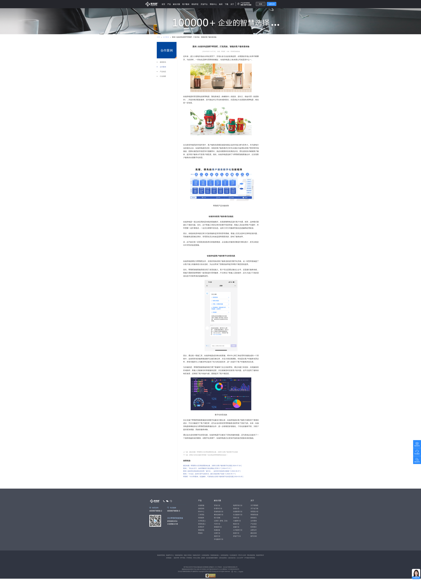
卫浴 (225, 521)
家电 (221, 521)
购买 (221, 4)
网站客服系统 (251, 555)
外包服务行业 (218, 539)
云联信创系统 (223, 558)
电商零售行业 (237, 505)
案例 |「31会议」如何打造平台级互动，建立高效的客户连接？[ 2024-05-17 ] (209, 474)
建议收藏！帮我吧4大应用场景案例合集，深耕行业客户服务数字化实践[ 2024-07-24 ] (212, 465)
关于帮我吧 (254, 505)
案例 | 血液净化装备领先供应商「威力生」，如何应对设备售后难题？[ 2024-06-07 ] (211, 471)
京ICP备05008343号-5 (213, 569)
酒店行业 (217, 536)
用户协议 (186, 567)
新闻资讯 (163, 62)
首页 (163, 4)
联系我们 (254, 527)
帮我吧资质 (254, 514)
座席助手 (201, 527)
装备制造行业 (218, 511)
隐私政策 (200, 567)
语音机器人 (202, 524)
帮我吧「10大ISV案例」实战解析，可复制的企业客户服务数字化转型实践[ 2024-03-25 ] (213, 476)
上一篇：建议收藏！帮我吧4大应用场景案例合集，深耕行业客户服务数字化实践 (210, 452)
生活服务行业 (237, 514)
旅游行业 (236, 533)
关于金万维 (254, 508)
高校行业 (236, 517)
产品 (169, 4)
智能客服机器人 (215, 555)
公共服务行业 (237, 530)
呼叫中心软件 (242, 555)
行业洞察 (163, 76)
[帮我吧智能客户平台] (152, 4)
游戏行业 (236, 508)
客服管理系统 (161, 555)
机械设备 (217, 530)
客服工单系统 (188, 555)
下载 (226, 4)
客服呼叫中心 (170, 555)
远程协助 (201, 508)
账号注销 (254, 536)
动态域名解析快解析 (212, 558)
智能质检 (201, 530)
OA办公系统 (196, 558)
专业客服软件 (233, 555)
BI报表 (200, 533)
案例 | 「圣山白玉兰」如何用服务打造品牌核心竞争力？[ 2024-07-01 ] (207, 468)
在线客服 (201, 505)
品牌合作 (254, 530)
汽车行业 (217, 524)
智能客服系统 (179, 555)
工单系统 (201, 514)
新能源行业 (218, 527)
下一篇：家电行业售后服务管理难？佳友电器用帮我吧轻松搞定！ (205, 455)
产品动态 (163, 71)
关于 (232, 4)
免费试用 (271, 4)
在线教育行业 (237, 511)
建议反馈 (254, 533)
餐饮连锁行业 (218, 514)
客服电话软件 (197, 555)
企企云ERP (240, 558)
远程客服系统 (224, 555)
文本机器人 (202, 521)
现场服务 (201, 517)
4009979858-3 (173, 510)
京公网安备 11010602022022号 (229, 569)
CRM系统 (189, 558)
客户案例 (185, 4)
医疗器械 (217, 517)
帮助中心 (213, 4)
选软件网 (176, 558)
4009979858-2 (155, 510)
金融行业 (236, 527)
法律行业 (217, 533)
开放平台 (204, 4)
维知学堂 (194, 4)
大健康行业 (237, 521)
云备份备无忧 (232, 558)
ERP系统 (182, 558)
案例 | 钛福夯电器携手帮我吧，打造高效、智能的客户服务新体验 (194, 37)
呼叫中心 (201, 511)
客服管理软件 (260, 555)
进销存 (203, 558)
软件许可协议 (193, 567)
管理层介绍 (254, 511)
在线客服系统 (205, 555)
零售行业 (217, 505)
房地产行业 (237, 536)
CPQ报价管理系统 (249, 558)
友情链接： (169, 558)
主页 (158, 37)
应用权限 (205, 567)
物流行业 (236, 524)
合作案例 (166, 37)
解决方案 (176, 4)
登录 (260, 4)
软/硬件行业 (218, 508)
